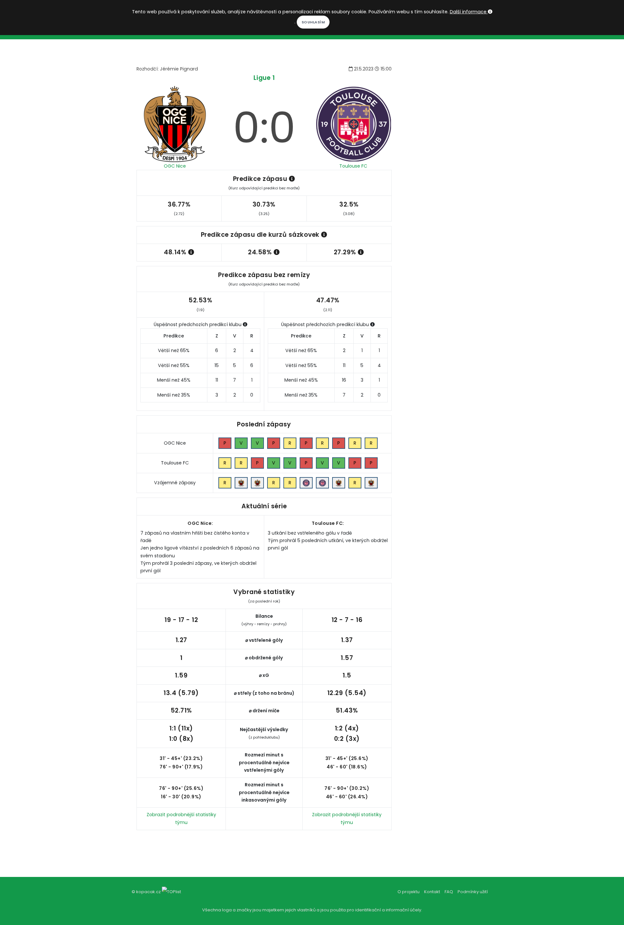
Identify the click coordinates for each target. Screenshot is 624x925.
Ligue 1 (264, 77)
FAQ (449, 892)
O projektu (408, 892)
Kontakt (432, 892)
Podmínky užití (473, 892)
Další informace (469, 11)
